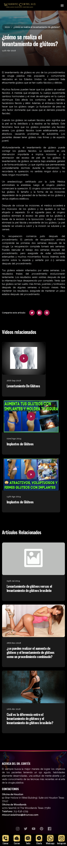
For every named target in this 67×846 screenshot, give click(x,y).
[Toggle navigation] (62, 5)
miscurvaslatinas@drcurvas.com (20, 815)
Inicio (7, 27)
